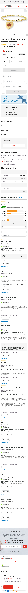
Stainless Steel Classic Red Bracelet (14, 2)
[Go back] (2, 10)
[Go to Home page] (8, 6)
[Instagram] (12, 561)
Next (3, 525)
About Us (4, 571)
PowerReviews (20, 197)
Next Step (14, 70)
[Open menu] (2, 6)
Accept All (8, 587)
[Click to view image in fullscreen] (25, 10)
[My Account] (22, 6)
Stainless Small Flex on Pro (13, 1)
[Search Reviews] (24, 227)
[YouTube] (16, 561)
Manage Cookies (19, 587)
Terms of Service (14, 551)
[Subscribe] (25, 546)
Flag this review (4, 266)
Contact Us (14, 145)
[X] (3, 561)
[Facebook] (7, 561)
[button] (12, 81)
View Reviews (19, 44)
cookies (10, 578)
